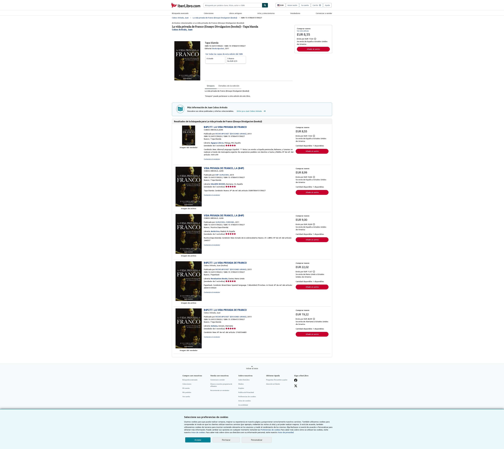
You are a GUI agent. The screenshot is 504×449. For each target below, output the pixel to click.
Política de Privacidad (246, 392)
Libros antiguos (235, 13)
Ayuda (327, 5)
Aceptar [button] (198, 440)
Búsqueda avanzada (180, 13)
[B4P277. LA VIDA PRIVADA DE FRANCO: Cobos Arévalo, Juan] (188, 300)
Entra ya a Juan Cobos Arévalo (249, 111)
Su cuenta (305, 5)
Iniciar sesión (292, 5)
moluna (214, 326)
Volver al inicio (252, 368)
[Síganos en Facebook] (295, 380)
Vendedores (295, 13)
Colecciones (209, 13)
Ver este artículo (303, 31)
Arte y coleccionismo (266, 13)
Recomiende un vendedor (219, 390)
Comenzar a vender (324, 13)
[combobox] (232, 5)
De (232, 59)
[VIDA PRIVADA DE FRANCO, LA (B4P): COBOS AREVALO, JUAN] (188, 206)
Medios (241, 384)
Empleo (241, 388)
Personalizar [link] (256, 440)
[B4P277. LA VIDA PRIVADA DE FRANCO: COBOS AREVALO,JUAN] (188, 145)
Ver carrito (186, 397)
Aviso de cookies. (198, 432)
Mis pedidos (186, 392)
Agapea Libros (217, 143)
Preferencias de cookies (270, 430)
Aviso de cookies (244, 401)
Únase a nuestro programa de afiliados (221, 385)
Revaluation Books (219, 278)
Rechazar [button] (226, 440)
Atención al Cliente (273, 384)
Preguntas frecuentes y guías (276, 380)
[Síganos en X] (295, 386)
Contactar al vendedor (212, 159)
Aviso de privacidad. (286, 432)
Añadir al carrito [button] (313, 49)
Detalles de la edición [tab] (229, 85)
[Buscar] (265, 5)
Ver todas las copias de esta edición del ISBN (224, 54)
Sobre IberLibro (244, 380)
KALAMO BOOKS (218, 184)
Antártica (215, 231)
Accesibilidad (243, 405)
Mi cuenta (186, 388)
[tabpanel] (249, 93)
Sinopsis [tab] (211, 85)
